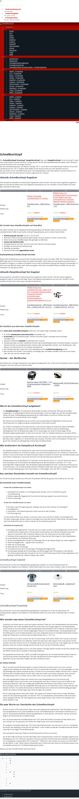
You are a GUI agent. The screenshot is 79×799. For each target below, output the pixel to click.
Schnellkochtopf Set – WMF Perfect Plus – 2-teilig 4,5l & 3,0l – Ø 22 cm (39, 306)
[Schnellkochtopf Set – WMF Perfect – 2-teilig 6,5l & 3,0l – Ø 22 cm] (58, 299)
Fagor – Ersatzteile (16, 76)
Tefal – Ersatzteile (15, 90)
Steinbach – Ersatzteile (17, 88)
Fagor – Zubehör (15, 101)
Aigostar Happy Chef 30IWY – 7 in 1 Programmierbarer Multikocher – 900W (40, 384)
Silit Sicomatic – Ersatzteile (18, 84)
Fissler (11, 38)
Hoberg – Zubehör (16, 107)
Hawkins (12, 40)
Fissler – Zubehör (15, 103)
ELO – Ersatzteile (15, 74)
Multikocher (13, 59)
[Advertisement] (39, 136)
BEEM (11, 31)
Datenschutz (8, 794)
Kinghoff (12, 44)
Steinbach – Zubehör (17, 114)
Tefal (11, 52)
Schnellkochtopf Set (16, 65)
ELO (10, 33)
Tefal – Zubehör (15, 116)
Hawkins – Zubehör (16, 105)
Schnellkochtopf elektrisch (19, 63)
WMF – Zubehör (15, 118)
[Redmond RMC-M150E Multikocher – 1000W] (58, 378)
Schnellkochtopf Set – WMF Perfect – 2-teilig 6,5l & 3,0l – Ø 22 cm (65, 306)
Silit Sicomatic (14, 46)
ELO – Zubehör (14, 99)
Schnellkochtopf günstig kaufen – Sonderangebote (27, 67)
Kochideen (9, 120)
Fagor (11, 35)
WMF (11, 55)
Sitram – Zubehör (15, 112)
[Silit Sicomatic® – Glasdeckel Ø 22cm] (58, 581)
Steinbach (13, 50)
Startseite (9, 27)
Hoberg (12, 42)
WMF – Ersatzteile (15, 93)
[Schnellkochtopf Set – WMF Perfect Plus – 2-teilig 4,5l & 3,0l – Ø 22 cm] (40, 302)
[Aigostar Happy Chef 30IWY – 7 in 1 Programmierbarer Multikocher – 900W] (32, 380)
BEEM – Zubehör (15, 97)
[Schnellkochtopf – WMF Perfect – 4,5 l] (40, 198)
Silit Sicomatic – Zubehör (18, 109)
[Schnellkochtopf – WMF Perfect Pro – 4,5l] (66, 202)
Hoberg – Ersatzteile (16, 82)
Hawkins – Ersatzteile (17, 80)
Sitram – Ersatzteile (16, 86)
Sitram (11, 48)
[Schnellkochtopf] (11, 5)
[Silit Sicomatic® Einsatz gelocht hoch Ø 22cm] (32, 581)
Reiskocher (13, 61)
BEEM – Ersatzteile (16, 71)
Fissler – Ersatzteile (16, 78)
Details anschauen (33, 219)
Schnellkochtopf (8, 23)
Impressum (8, 796)
